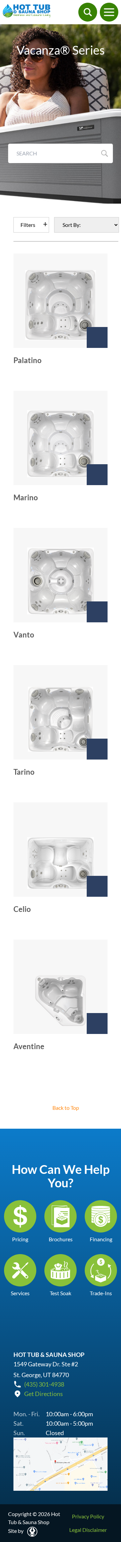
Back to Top (65, 1107)
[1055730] (97, 886)
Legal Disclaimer (88, 1529)
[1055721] (97, 749)
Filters (28, 224)
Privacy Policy (88, 1516)
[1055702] (97, 474)
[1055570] (97, 337)
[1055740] (97, 1023)
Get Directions (43, 1393)
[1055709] (97, 611)
